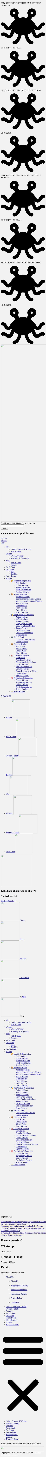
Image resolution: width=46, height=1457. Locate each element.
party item (27, 1228)
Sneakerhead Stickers (24, 1140)
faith (18, 1226)
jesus (10, 1226)
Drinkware (10, 1043)
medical (41, 1233)
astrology (19, 1222)
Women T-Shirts (17, 1029)
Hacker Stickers (22, 1115)
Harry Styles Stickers (24, 1097)
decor (21, 1228)
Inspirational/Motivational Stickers (29, 1074)
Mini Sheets (20, 1119)
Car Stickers (20, 1131)
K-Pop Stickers (21, 1092)
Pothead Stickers (22, 1095)
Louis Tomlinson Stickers (25, 1099)
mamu (27, 1226)
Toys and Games (12, 1324)
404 (39, 1222)
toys (10, 1233)
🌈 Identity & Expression (21, 1054)
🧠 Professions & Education (22, 1151)
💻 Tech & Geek (17, 1110)
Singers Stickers (22, 1101)
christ (19, 1233)
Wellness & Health (23, 1061)
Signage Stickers (22, 1149)
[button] (4, 538)
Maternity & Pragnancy (20, 1031)
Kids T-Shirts (16, 1036)
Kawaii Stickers (22, 1076)
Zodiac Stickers (22, 1058)
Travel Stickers (21, 1146)
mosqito (8, 1231)
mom (6, 1226)
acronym (26, 1222)
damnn (29, 1233)
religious (9, 1235)
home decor (14, 1228)
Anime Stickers (22, 1090)
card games (35, 1228)
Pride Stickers (21, 1056)
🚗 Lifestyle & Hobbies (20, 1129)
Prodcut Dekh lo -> (8, 901)
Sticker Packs (21, 1124)
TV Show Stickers (23, 1103)
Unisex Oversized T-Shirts (21, 1022)
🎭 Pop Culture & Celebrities (22, 1088)
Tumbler (14, 1047)
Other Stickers (21, 1126)
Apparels (9, 1311)
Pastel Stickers (21, 1083)
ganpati (23, 1233)
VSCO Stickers (22, 1085)
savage (19, 1235)
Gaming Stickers (22, 1142)
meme (14, 1226)
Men (7, 1020)
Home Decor (11, 1049)
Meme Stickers (21, 1079)
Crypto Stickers (22, 1138)
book (13, 1231)
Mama (22, 1226)
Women (9, 1027)
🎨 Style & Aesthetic (19, 1067)
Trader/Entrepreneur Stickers (27, 1144)
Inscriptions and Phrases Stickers (28, 1072)
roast (15, 1235)
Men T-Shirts (16, 1025)
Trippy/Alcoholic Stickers (26, 1135)
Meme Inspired (12, 1320)
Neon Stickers (21, 1081)
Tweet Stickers (21, 1108)
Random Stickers (22, 1065)
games (6, 1233)
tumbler (4, 1222)
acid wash (16, 1224)
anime (35, 1222)
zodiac (13, 1222)
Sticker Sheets (21, 1122)
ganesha (7, 1228)
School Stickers (22, 1158)
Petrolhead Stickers (23, 1133)
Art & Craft (10, 1040)
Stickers (9, 1052)
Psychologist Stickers (24, 1160)
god (31, 1222)
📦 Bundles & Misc (18, 1117)
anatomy (35, 1233)
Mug (12, 1045)
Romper (14, 1038)
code (42, 1222)
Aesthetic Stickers (23, 1070)
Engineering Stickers (24, 1156)
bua (30, 1226)
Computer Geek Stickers (25, 1113)
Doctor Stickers (22, 1153)
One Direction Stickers (24, 1106)
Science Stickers (22, 1162)
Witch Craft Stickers (23, 1063)
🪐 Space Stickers (18, 1165)
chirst (14, 1233)
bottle (9, 1222)
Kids (8, 1034)
